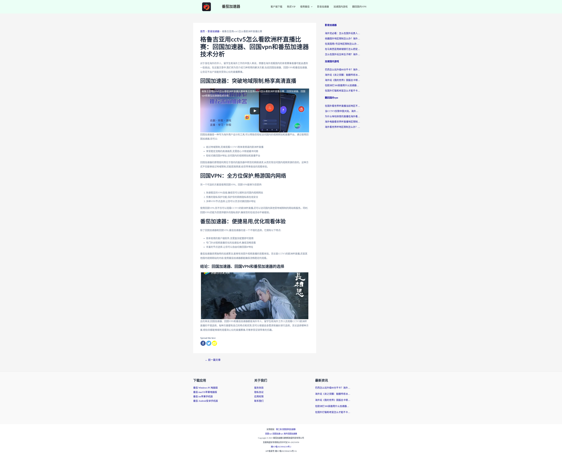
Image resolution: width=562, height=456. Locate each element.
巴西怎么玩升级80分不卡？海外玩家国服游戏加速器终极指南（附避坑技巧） (342, 69)
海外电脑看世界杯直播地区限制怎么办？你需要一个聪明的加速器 (342, 121)
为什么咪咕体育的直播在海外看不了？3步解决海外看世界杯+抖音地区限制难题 (342, 116)
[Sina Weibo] (214, 343)
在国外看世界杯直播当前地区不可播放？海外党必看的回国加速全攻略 (342, 106)
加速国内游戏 (341, 6)
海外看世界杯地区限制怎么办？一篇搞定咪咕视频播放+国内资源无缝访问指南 (342, 127)
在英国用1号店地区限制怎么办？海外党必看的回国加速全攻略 (342, 44)
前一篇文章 (213, 360)
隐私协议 (259, 392)
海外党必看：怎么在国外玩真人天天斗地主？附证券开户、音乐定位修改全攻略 (342, 33)
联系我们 (259, 401)
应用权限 (259, 396)
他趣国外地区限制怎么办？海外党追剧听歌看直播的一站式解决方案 (342, 38)
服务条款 (259, 387)
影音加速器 (323, 6)
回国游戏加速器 (288, 429)
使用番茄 (305, 6)
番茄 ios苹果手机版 (203, 396)
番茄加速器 (231, 6)
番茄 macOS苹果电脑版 (205, 392)
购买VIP (291, 6)
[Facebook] (203, 343)
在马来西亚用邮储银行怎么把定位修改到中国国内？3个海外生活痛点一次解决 (342, 49)
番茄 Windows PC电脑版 (205, 387)
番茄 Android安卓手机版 (205, 401)
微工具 (279, 429)
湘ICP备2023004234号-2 (281, 447)
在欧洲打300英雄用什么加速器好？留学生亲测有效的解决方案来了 (342, 85)
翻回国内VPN (359, 6)
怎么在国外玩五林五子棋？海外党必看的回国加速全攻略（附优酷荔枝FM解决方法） (342, 54)
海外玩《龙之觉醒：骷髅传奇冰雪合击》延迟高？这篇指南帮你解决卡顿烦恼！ (342, 75)
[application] (311, 6)
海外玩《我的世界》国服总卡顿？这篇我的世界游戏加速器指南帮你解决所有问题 (342, 80)
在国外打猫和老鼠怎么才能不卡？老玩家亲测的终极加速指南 (342, 90)
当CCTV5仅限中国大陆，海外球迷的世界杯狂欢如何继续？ (342, 111)
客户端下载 (276, 6)
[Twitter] (208, 343)
